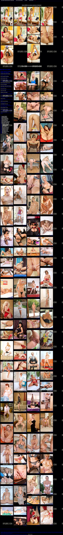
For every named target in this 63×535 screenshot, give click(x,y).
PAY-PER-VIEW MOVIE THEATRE (7, 0)
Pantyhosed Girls (5, 125)
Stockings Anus (5, 133)
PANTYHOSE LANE (4, 107)
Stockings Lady (5, 130)
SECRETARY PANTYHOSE (5, 73)
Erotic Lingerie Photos (5, 121)
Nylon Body (4, 132)
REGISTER (31, 0)
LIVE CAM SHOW (19, 0)
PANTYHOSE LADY (4, 109)
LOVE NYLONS (3, 88)
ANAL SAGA (3, 98)
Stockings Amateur (5, 131)
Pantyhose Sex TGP (5, 123)
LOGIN (26, 0)
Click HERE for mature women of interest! (31, 5)
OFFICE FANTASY (4, 111)
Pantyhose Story (5, 129)
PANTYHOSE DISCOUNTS (5, 82)
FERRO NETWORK (4, 92)
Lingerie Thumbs (4, 119)
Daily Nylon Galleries (5, 122)
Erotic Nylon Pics (4, 120)
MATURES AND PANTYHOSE (6, 86)
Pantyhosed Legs (5, 127)
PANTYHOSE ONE (4, 78)
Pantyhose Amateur (5, 124)
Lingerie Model (4, 116)
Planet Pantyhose (4, 118)
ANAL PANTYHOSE (4, 101)
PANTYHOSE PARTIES (5, 76)
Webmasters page (30, 534)
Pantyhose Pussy (5, 128)
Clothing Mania (4, 117)
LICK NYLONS (3, 90)
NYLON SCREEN (4, 84)
